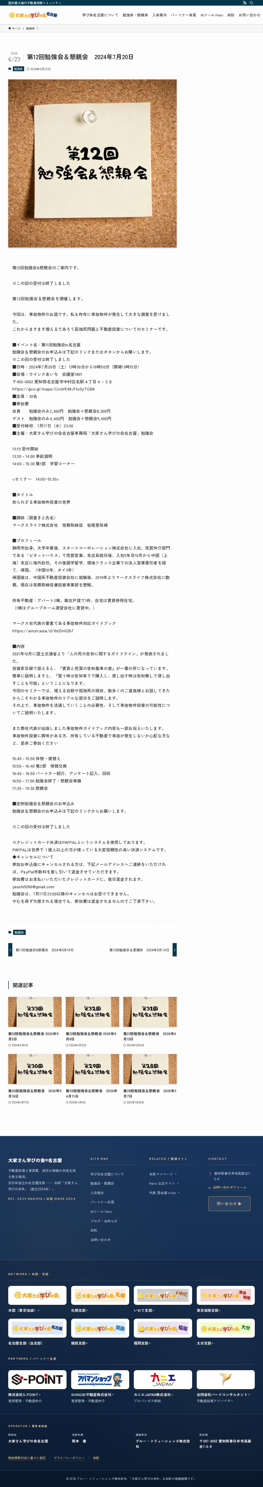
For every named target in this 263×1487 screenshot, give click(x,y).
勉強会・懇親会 (102, 1183)
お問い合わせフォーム (230, 1187)
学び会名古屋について (107, 1174)
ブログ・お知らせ (103, 1220)
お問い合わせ (100, 1239)
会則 (93, 1230)
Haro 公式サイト (164, 1183)
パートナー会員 (102, 1202)
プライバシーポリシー (69, 1457)
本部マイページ (163, 1174)
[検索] (251, 3)
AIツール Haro (101, 1211)
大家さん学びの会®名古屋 (39, 15)
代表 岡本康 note (164, 1192)
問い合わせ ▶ (229, 1203)
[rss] (244, 3)
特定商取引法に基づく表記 (27, 1457)
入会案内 (97, 1192)
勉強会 (18, 69)
